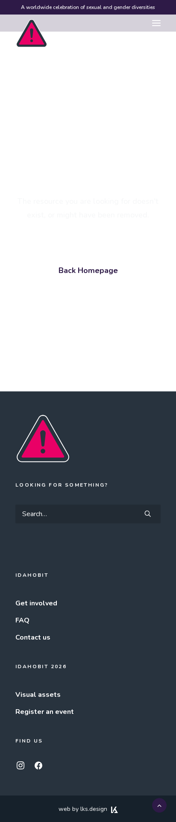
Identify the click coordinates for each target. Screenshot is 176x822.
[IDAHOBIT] (31, 23)
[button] (156, 23)
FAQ (22, 620)
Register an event (44, 711)
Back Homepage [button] (88, 270)
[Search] (88, 514)
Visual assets (38, 694)
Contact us (32, 637)
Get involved (36, 603)
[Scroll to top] (159, 805)
